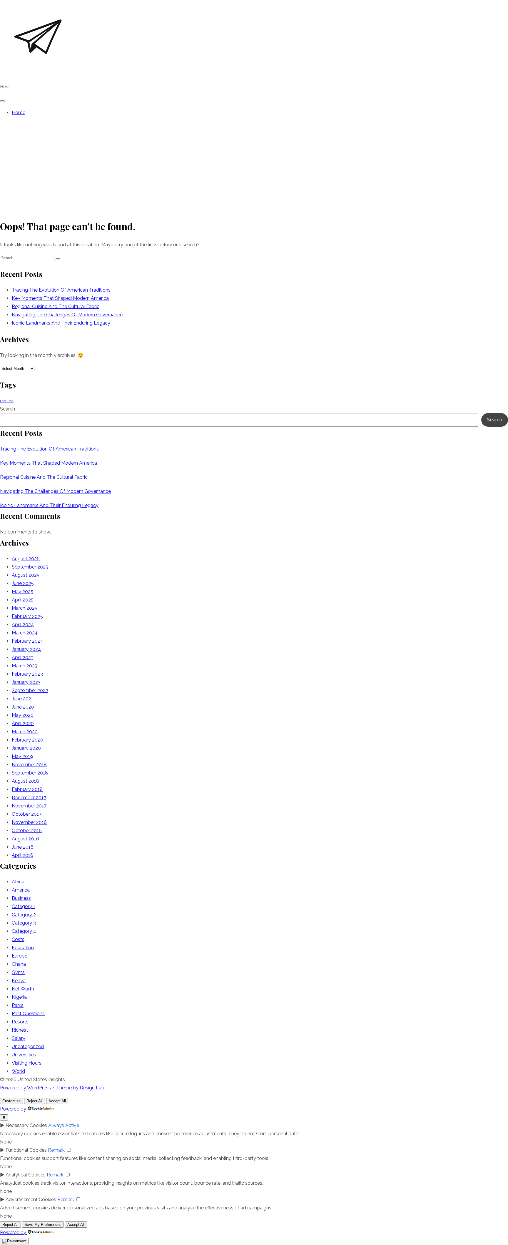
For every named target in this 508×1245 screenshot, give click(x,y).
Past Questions (28, 1013)
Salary (18, 1038)
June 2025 (23, 583)
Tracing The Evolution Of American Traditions (61, 290)
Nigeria (19, 997)
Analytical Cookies (26, 1175)
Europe (19, 956)
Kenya (19, 980)
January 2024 (26, 649)
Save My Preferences (42, 1224)
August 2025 (25, 575)
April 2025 (23, 600)
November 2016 (29, 822)
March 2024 (25, 633)
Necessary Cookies (26, 1125)
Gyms (18, 972)
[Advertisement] (254, 167)
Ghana (19, 964)
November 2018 (29, 764)
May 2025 (22, 591)
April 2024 (23, 624)
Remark (56, 1150)
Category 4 (24, 931)
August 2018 (25, 781)
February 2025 (27, 616)
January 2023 (26, 682)
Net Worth (23, 989)
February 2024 (27, 641)
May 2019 (22, 756)
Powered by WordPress (25, 1088)
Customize (11, 1101)
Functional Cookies (26, 1150)
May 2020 (23, 715)
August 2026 (26, 558)
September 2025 (30, 567)
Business (21, 898)
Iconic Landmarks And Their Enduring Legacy (61, 323)
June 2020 (23, 707)
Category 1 (23, 906)
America (21, 890)
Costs (18, 939)
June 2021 (22, 699)
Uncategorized (28, 1046)
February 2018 (27, 789)
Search (7, 409)
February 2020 (27, 740)
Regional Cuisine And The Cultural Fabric (55, 306)
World (18, 1071)
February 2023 (27, 674)
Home (18, 112)
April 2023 (23, 657)
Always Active (63, 1125)
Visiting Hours (26, 1063)
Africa (18, 882)
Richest (20, 1030)
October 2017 (26, 814)
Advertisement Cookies (31, 1199)
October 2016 (27, 830)
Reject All (34, 1101)
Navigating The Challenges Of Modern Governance (67, 315)
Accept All (57, 1101)
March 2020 (25, 731)
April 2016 (22, 855)
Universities (24, 1055)
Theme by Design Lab (80, 1088)
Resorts (20, 1022)
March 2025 (24, 608)
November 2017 (29, 806)
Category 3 (24, 923)
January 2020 (26, 748)
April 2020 (23, 723)
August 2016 (25, 839)
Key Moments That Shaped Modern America (60, 298)
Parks (18, 1005)
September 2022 (30, 690)
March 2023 (24, 666)
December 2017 (29, 797)
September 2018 (30, 773)
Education (23, 947)
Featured (7, 401)
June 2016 (23, 847)
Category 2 (24, 914)
